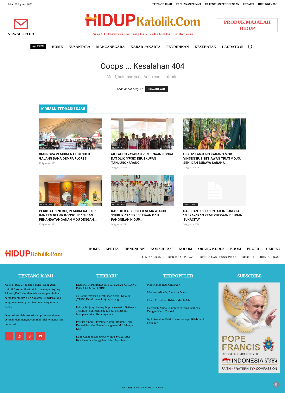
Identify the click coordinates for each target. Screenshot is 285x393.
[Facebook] (9, 336)
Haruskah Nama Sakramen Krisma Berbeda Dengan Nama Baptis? (173, 309)
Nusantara (46, 147)
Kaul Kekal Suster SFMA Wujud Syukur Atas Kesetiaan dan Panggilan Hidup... (138, 215)
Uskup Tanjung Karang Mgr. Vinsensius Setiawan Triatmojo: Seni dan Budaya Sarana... (212, 158)
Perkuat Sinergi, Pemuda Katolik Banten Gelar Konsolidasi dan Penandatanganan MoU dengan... (68, 215)
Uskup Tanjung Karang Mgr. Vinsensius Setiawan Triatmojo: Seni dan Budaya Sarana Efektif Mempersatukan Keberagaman (106, 311)
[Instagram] (19, 336)
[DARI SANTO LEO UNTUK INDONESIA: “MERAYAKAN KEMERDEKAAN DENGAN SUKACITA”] (214, 190)
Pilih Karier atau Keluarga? (163, 284)
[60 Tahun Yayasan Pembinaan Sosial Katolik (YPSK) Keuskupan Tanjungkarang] (142, 133)
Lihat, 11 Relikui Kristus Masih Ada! (169, 300)
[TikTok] (30, 336)
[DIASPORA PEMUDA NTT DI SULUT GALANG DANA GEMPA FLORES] (70, 133)
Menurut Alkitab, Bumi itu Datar (166, 292)
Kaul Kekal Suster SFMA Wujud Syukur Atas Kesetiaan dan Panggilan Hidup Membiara (103, 338)
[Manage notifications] (276, 384)
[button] (250, 46)
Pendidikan (190, 204)
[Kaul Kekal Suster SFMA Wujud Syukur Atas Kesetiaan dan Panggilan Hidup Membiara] (142, 190)
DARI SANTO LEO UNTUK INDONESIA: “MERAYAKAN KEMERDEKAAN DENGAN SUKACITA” (213, 215)
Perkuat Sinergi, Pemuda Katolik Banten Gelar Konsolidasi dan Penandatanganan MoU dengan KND (105, 325)
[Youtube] (40, 336)
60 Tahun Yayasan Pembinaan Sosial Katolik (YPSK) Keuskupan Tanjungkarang (142, 158)
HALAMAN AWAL (156, 89)
